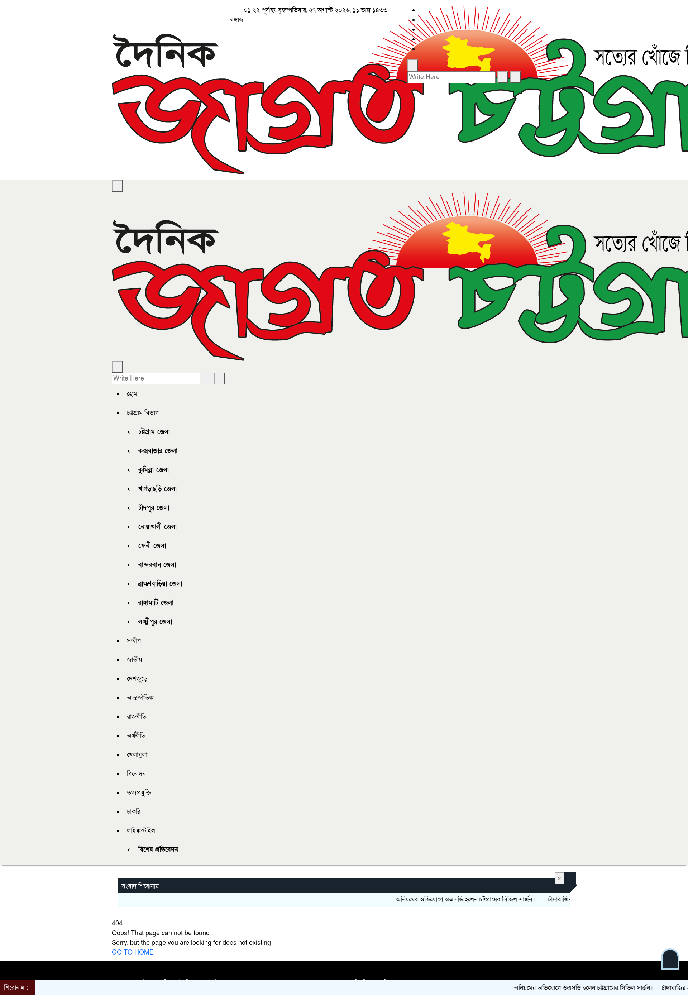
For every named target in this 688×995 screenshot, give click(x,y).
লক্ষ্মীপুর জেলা (155, 622)
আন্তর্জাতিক (140, 698)
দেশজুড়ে (137, 679)
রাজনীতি (137, 717)
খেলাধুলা (137, 755)
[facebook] (421, 10)
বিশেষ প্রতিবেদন (158, 850)
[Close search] (515, 77)
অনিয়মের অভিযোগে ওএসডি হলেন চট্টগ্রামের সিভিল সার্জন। (448, 899)
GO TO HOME (133, 952)
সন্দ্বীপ (134, 641)
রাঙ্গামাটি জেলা (155, 603)
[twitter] (421, 20)
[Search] (412, 65)
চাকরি (133, 812)
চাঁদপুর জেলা (153, 508)
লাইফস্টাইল (141, 831)
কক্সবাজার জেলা (157, 451)
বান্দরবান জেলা (157, 565)
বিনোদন (136, 774)
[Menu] (117, 186)
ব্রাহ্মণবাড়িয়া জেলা (160, 584)
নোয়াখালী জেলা (157, 527)
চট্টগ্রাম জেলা (154, 432)
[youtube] (421, 49)
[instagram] (421, 29)
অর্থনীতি (136, 736)
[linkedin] (421, 39)
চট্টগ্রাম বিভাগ (143, 413)
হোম (132, 394)
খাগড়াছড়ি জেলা (157, 489)
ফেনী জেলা (152, 546)
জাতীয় (134, 660)
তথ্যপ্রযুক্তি (139, 793)
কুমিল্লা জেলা (153, 470)
